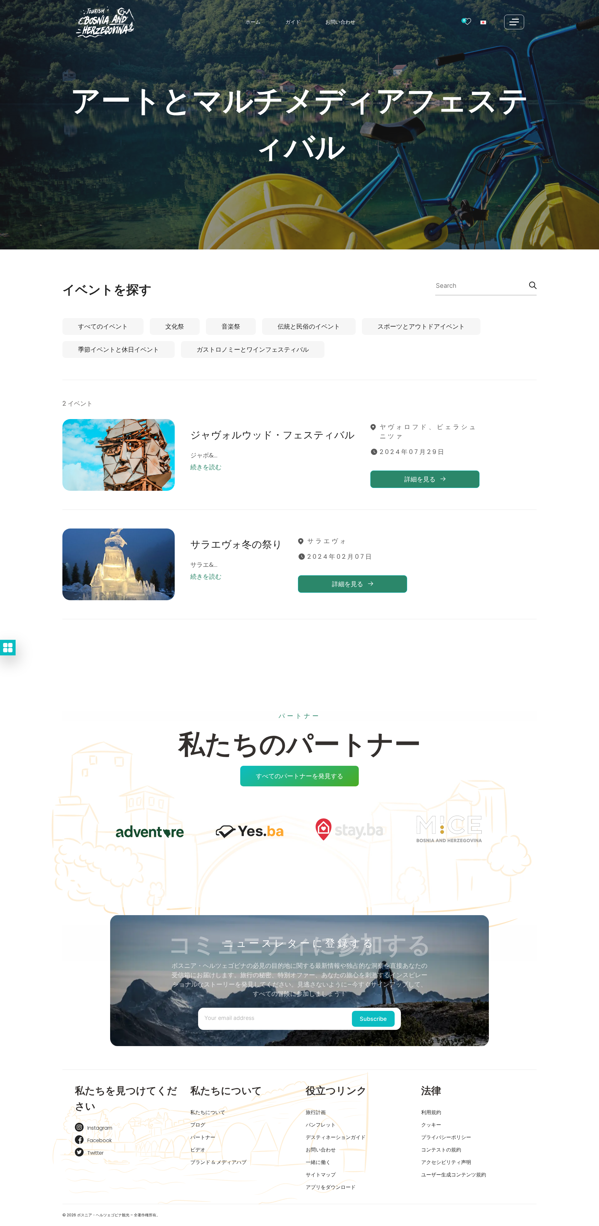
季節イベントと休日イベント (118, 349)
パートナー (202, 1137)
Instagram (99, 1128)
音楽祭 (231, 326)
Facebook (99, 1140)
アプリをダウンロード (331, 1187)
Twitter (95, 1152)
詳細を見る (420, 479)
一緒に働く (318, 1162)
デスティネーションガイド (336, 1137)
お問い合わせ (340, 22)
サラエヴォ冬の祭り (236, 544)
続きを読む (206, 467)
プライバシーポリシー (446, 1137)
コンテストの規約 (441, 1149)
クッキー (431, 1124)
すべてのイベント (103, 326)
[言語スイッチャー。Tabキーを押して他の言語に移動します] (487, 22)
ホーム (253, 22)
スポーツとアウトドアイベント (421, 326)
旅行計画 (316, 1112)
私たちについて (207, 1112)
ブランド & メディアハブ (218, 1162)
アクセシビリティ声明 (446, 1162)
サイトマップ (321, 1174)
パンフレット (321, 1124)
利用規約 (431, 1112)
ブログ (197, 1124)
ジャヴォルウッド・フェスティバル (272, 435)
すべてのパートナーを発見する (299, 776)
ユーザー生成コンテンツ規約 (453, 1174)
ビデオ (197, 1149)
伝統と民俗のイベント (309, 326)
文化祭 (174, 326)
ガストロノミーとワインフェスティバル (253, 349)
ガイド (292, 22)
